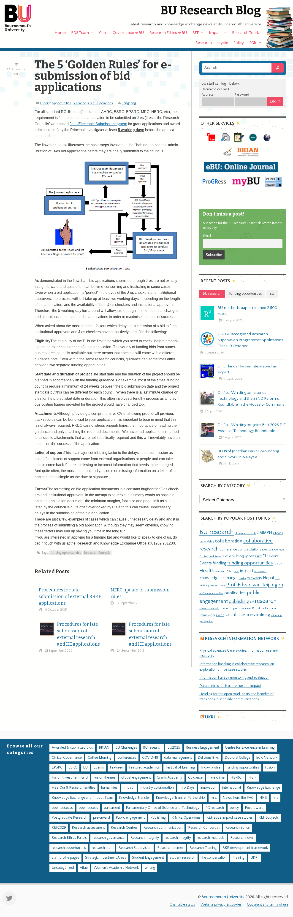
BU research (216, 532)
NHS (263, 798)
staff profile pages (65, 858)
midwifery (254, 578)
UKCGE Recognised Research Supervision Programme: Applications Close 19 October (250, 340)
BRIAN (104, 748)
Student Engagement (148, 858)
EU (265, 556)
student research (182, 858)
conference (228, 549)
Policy (238, 42)
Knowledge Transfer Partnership (180, 798)
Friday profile (210, 767)
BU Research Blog (210, 10)
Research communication (163, 828)
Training (238, 858)
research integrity (178, 838)
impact (246, 570)
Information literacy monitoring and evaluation (234, 678)
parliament (112, 808)
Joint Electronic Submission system (98, 124)
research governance (109, 838)
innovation (260, 571)
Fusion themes (104, 777)
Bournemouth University (22, 18)
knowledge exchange (218, 577)
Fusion (278, 563)
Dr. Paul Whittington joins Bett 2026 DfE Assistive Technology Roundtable (252, 428)
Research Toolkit (246, 32)
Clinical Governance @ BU (121, 32)
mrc (214, 798)
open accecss (62, 808)
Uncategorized (63, 868)
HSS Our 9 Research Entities (73, 788)
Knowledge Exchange (263, 788)
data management (178, 758)
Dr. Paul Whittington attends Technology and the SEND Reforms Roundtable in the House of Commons (251, 398)
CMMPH (264, 532)
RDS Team (80, 32)
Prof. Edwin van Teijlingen (254, 585)
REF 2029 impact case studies (229, 818)
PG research (214, 808)
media (242, 578)
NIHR (202, 585)
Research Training (203, 848)
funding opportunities (66, 553)
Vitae (84, 868)
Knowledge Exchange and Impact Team (82, 798)
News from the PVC (238, 798)
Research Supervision (135, 848)
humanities (109, 788)
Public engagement (130, 818)
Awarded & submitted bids (72, 748)
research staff (102, 848)
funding (219, 563)
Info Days (187, 788)
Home (60, 32)
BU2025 (174, 748)
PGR (252, 42)
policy (234, 808)
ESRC (258, 556)
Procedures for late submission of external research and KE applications (78, 634)
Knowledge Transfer (134, 798)
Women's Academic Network (116, 868)
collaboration (228, 541)
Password (242, 95)
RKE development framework (245, 848)
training (263, 614)
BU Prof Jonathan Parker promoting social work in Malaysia (248, 454)
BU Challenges (126, 748)
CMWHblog (206, 541)
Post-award (254, 808)
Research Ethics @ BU (168, 32)
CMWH (278, 533)
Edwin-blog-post (238, 556)
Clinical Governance (67, 758)
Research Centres (124, 828)
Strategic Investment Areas (105, 858)
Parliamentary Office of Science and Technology (162, 808)
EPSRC (57, 767)
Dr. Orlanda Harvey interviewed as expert (247, 369)
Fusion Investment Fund (70, 777)
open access (215, 585)
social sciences (240, 614)
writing (150, 868)
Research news (242, 838)
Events (205, 563)
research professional (235, 608)
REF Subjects (269, 818)
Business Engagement (202, 748)
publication (235, 592)
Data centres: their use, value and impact (230, 686)
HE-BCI (237, 777)
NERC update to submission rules (140, 593)
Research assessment (88, 828)
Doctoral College (273, 549)
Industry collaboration (157, 788)
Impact (215, 32)
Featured (116, 767)
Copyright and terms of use (267, 904)
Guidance (79, 103)
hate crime (217, 777)
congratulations (249, 549)
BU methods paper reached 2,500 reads (247, 310)
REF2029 (59, 828)
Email (207, 236)
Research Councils (97, 553)
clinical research (245, 533)
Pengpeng (129, 103)
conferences (126, 758)
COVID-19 (150, 758)
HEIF (252, 777)
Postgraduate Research (69, 818)
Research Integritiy (144, 838)
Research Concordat (204, 828)
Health (206, 571)
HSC (236, 571)
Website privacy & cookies (221, 904)
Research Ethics (237, 828)
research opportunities (69, 848)
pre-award (101, 818)
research (266, 601)
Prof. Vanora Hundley (211, 593)
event (274, 556)
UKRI (210, 717)
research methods (210, 838)
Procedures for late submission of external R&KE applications (70, 596)
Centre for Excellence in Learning (250, 748)
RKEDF (220, 615)
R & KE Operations (100, 103)
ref (252, 602)
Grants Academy (169, 777)
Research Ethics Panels (69, 838)
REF (196, 32)
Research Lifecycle (211, 42)
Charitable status (182, 904)
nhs (277, 578)
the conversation (214, 858)
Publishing (158, 818)
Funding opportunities (55, 103)
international (231, 788)
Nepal (268, 577)
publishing (239, 601)
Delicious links (208, 758)
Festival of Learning (180, 767)
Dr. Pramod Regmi (210, 556)
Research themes (170, 848)
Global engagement (136, 777)
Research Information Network (242, 638)
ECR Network (266, 758)
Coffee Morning (99, 758)
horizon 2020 (224, 571)
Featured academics (144, 767)
